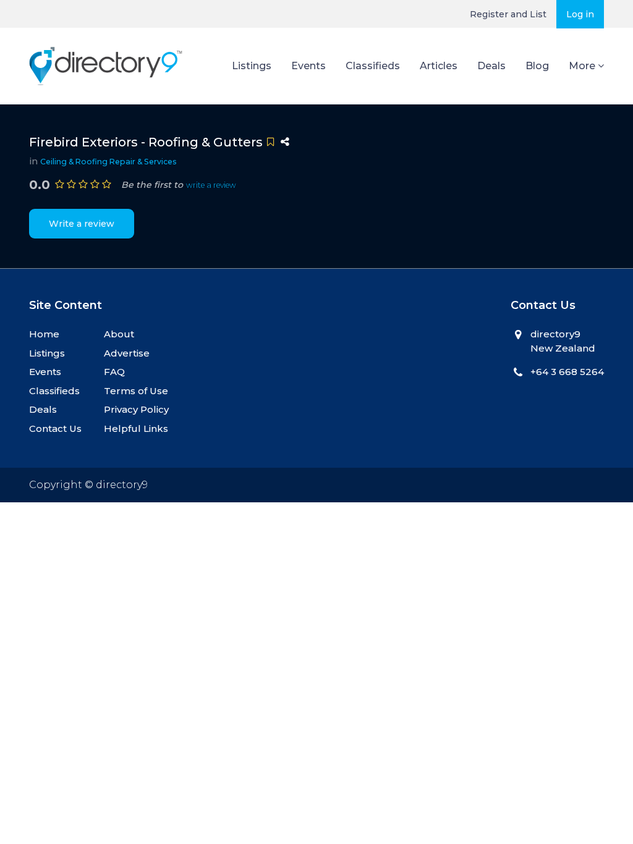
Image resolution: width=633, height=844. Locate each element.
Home (44, 334)
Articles (438, 66)
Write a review (81, 223)
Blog (537, 66)
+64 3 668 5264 (567, 372)
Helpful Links (136, 428)
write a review (211, 185)
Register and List (508, 14)
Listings (251, 66)
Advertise (127, 353)
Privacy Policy (136, 409)
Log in (580, 14)
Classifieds (373, 66)
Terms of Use (136, 391)
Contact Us (55, 428)
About (119, 334)
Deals (491, 66)
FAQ (114, 372)
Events (308, 66)
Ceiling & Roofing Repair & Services (108, 161)
